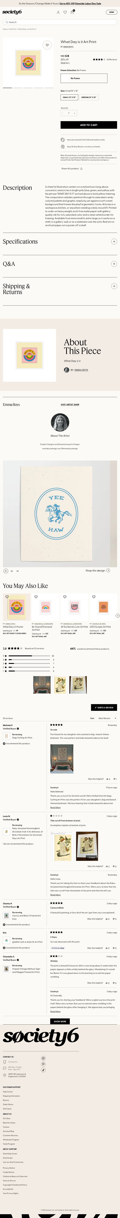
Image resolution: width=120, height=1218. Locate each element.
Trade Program (9, 1144)
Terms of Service (9, 1180)
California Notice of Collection (15, 1176)
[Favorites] (65, 12)
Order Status (8, 1104)
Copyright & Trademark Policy (15, 1185)
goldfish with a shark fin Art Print (27, 941)
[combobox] (60, 22)
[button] (105, 59)
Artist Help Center (10, 1153)
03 (18, 571)
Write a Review (107, 708)
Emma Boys (68, 47)
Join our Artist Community (13, 1162)
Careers (6, 1127)
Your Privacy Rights (10, 1193)
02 (12, 571)
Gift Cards (7, 1108)
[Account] (58, 12)
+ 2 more (91, 857)
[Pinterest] (43, 1064)
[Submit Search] (7, 22)
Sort (92, 718)
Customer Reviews (10, 1135)
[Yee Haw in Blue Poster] (56, 514)
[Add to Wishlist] (7, 597)
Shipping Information (11, 1096)
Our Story (7, 1118)
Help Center (8, 1091)
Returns (6, 1100)
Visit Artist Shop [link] (70, 404)
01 (6, 571)
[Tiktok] (43, 1070)
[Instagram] (43, 1058)
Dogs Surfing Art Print (22, 737)
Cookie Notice (8, 1172)
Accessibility (8, 1189)
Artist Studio (8, 1158)
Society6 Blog (8, 1131)
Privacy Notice (9, 1168)
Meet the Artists (9, 1122)
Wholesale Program (11, 1139)
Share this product (70, 168)
